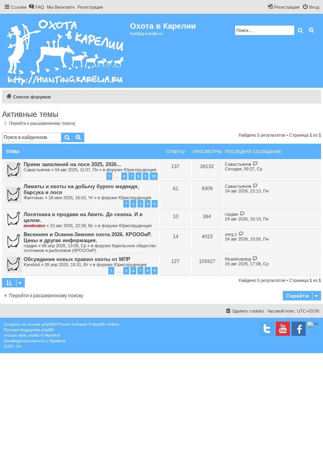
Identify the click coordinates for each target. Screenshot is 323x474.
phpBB (48, 324)
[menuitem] (36, 7)
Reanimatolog (238, 259)
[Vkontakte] (267, 329)
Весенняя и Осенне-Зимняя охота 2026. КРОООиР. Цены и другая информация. (88, 237)
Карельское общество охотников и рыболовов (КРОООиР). (90, 248)
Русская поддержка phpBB (29, 330)
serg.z (231, 234)
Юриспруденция (140, 169)
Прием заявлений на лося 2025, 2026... (72, 164)
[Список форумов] (66, 51)
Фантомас (34, 197)
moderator (34, 225)
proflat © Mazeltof (44, 335)
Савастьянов (37, 169)
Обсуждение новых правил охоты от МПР (77, 259)
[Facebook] (298, 329)
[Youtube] (283, 329)
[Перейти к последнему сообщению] (255, 164)
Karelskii (32, 264)
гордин (231, 214)
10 (154, 176)
